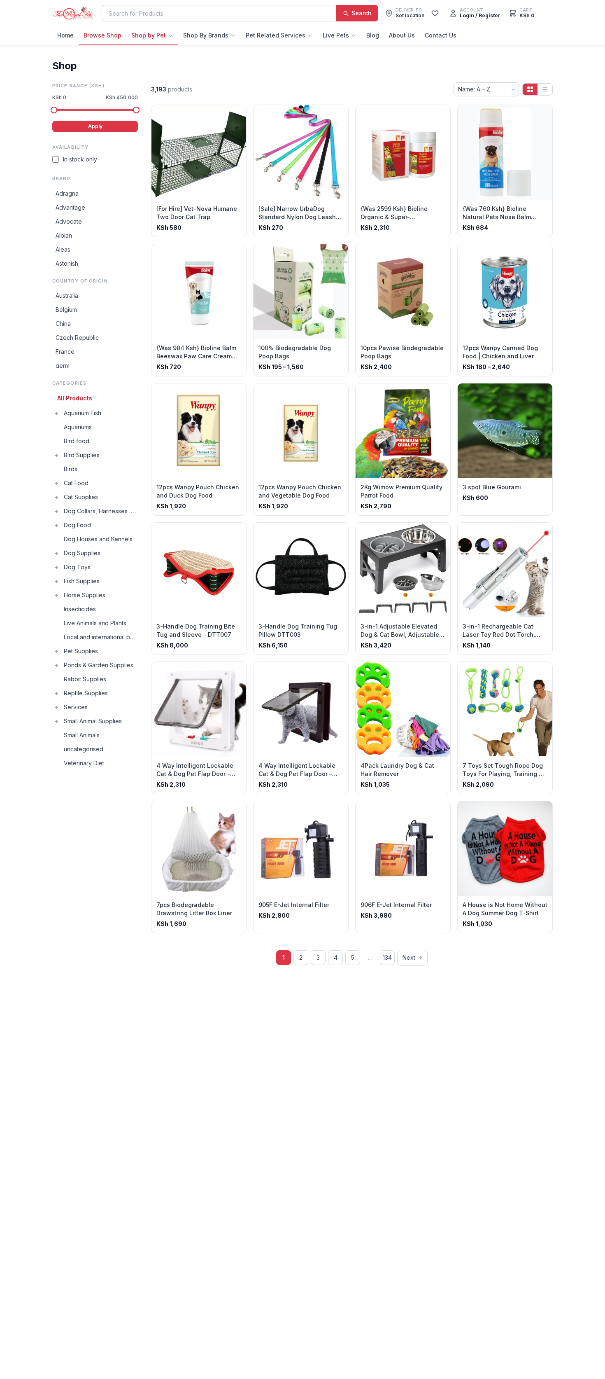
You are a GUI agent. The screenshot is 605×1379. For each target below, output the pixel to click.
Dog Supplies (82, 552)
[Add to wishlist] (237, 114)
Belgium (66, 309)
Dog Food (77, 524)
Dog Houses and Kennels (98, 538)
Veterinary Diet (84, 763)
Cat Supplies (81, 496)
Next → (412, 957)
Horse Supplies (84, 594)
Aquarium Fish (82, 412)
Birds (70, 468)
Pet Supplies (81, 650)
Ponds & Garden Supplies (98, 664)
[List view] (545, 89)
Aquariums (78, 426)
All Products (74, 398)
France (65, 351)
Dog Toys (77, 566)
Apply (95, 126)
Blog (372, 35)
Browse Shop (102, 35)
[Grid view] (530, 89)
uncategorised (83, 749)
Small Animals (82, 735)
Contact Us (440, 35)
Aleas (63, 249)
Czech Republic (77, 337)
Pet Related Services (275, 35)
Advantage (70, 207)
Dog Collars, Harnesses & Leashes (101, 510)
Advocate (69, 221)
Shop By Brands (205, 35)
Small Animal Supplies (93, 721)
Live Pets (336, 35)
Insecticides (80, 608)
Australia (67, 295)
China (63, 323)
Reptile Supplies (86, 693)
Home (65, 35)
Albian (64, 235)
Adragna (67, 193)
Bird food (76, 440)
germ (63, 365)
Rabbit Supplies (85, 678)
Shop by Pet (148, 35)
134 (387, 957)
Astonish (67, 263)
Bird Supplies (82, 454)
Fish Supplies (82, 580)
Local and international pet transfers (101, 636)
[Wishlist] (435, 13)
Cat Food (76, 482)
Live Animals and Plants (95, 622)
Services (76, 707)
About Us (402, 35)
